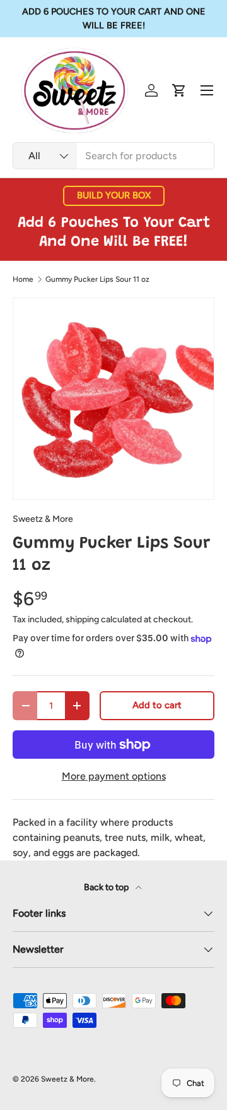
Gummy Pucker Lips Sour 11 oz (97, 279)
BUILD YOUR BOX (114, 195)
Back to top (107, 887)
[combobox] (113, 156)
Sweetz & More (43, 519)
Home (23, 279)
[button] (179, 90)
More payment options (114, 776)
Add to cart (157, 705)
